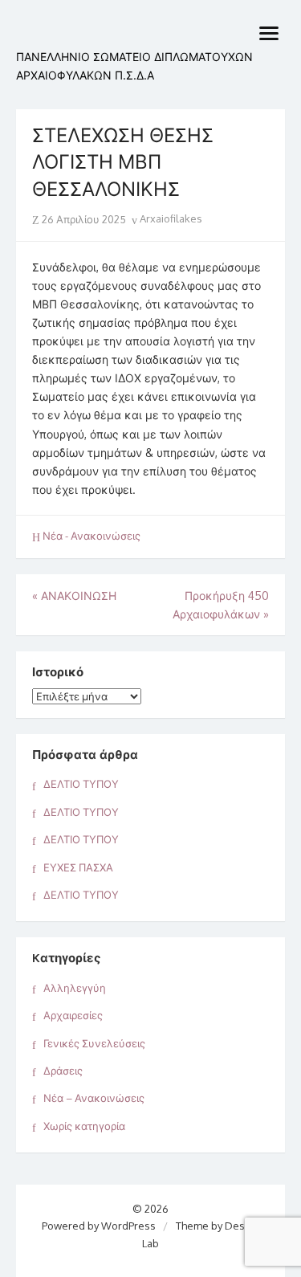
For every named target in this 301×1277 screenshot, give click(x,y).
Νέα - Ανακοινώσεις (91, 535)
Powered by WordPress (99, 1225)
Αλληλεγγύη (74, 987)
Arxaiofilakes (169, 218)
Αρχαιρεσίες (73, 1015)
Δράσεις (63, 1070)
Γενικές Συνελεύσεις (94, 1043)
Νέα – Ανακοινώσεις (93, 1097)
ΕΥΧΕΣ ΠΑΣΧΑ (78, 867)
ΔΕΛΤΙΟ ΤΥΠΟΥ (81, 783)
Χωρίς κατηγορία (84, 1126)
